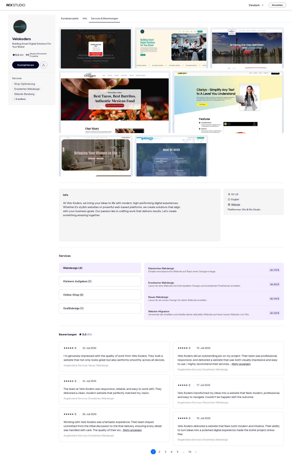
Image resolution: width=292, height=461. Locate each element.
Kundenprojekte (70, 18)
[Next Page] (195, 451)
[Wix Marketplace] (15, 5)
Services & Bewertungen (104, 18)
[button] (96, 47)
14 (189, 451)
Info (85, 18)
